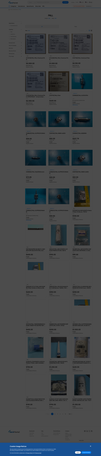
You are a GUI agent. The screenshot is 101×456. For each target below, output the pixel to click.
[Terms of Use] (38, 453)
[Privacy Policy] (29, 453)
